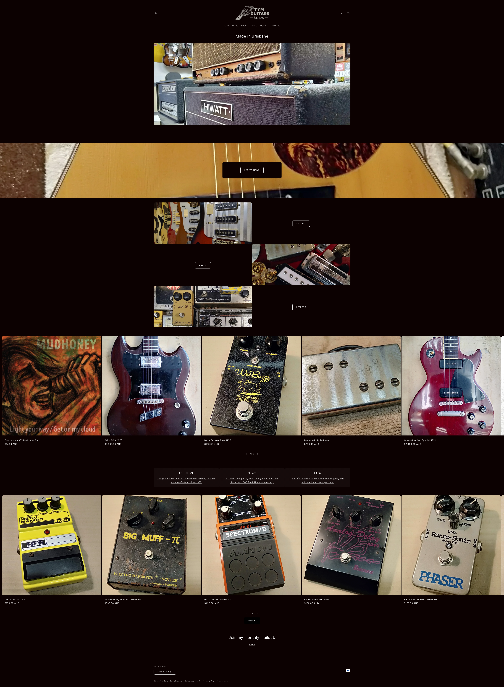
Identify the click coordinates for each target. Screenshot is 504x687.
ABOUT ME (186, 473)
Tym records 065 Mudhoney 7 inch (23, 440)
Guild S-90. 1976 (113, 440)
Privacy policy (208, 681)
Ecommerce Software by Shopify (188, 681)
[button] (156, 13)
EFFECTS (301, 307)
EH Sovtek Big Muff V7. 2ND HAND (122, 599)
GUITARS (301, 223)
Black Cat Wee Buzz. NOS (217, 440)
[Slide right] (258, 454)
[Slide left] (246, 454)
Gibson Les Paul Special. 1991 (420, 440)
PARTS (202, 265)
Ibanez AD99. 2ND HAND (317, 599)
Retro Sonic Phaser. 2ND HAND (420, 599)
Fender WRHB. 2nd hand (317, 440)
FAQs (317, 473)
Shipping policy (223, 681)
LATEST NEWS (252, 170)
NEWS (252, 473)
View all (252, 620)
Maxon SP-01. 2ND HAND (217, 599)
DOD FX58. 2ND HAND (16, 599)
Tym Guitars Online (168, 681)
